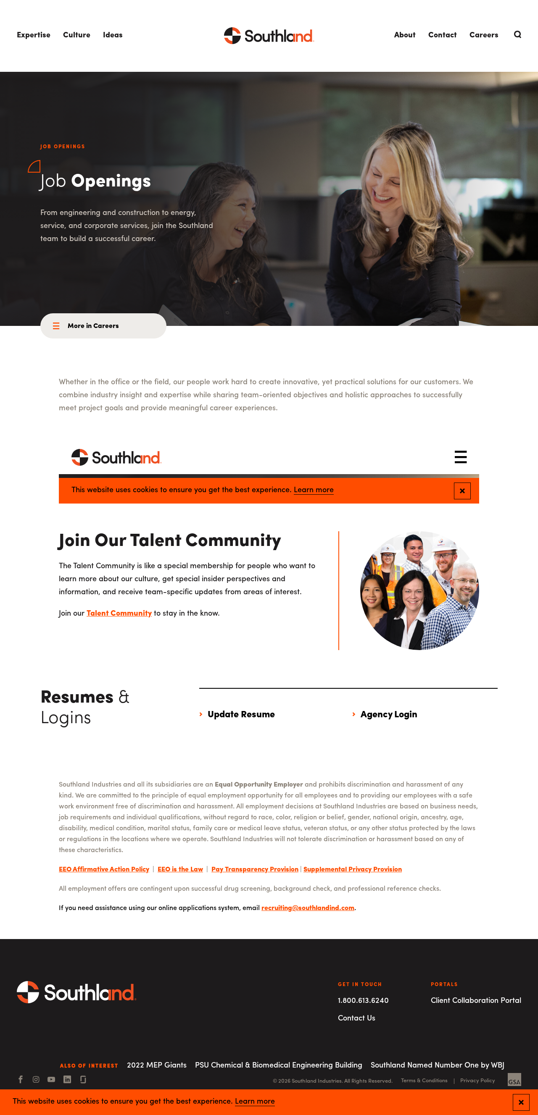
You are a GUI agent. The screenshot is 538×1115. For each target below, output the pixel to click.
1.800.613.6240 (363, 1001)
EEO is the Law (180, 869)
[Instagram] (36, 1081)
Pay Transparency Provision (254, 869)
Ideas (113, 35)
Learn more (255, 1102)
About (405, 35)
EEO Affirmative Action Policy (104, 869)
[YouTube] (51, 1081)
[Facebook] (20, 1081)
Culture (76, 35)
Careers (483, 35)
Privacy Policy (477, 1081)
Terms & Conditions (424, 1081)
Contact (442, 35)
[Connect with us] (83, 1081)
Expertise (33, 35)
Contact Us (356, 1019)
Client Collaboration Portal (476, 1001)
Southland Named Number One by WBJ (437, 1066)
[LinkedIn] (67, 1081)
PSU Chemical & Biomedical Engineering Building (278, 1066)
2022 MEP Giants (157, 1066)
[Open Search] (516, 34)
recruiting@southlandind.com (307, 908)
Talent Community (119, 614)
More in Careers (93, 326)
